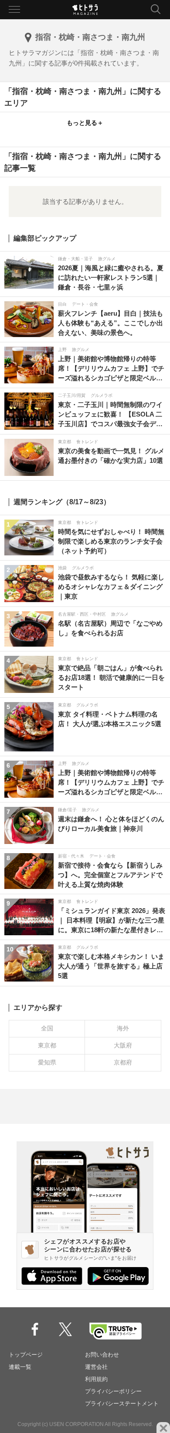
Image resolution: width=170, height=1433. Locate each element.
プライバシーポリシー (113, 1391)
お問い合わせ (102, 1354)
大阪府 (123, 1045)
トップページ (26, 1354)
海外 (123, 1028)
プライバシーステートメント (122, 1403)
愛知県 (47, 1062)
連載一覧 (20, 1367)
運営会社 (96, 1367)
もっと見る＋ (85, 122)
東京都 (47, 1045)
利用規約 (96, 1379)
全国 (47, 1028)
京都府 (123, 1062)
